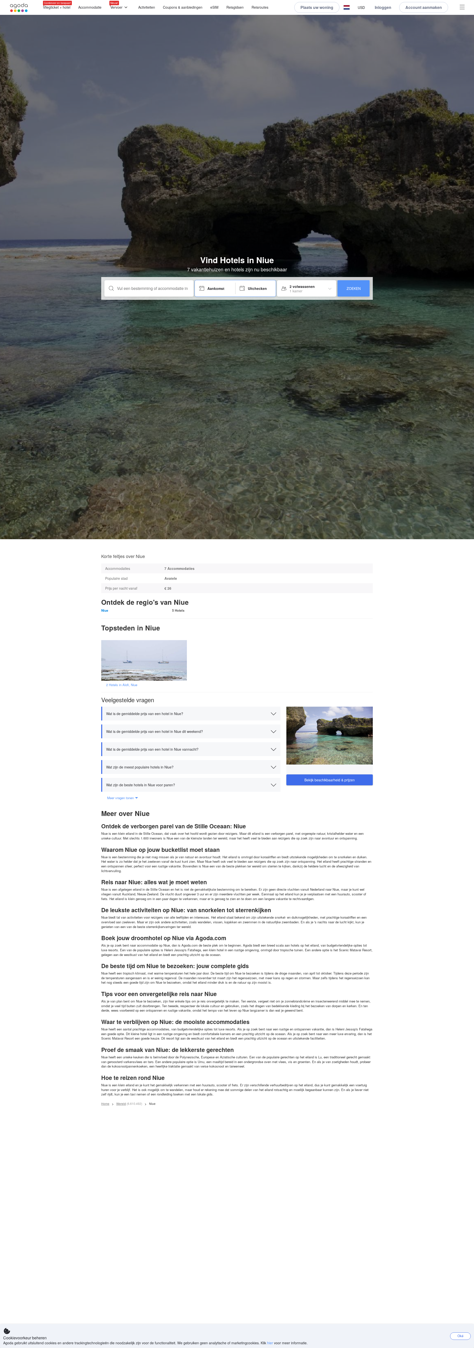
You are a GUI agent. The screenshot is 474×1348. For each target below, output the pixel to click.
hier (270, 1342)
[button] (346, 7)
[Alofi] (145, 660)
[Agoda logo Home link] (19, 7)
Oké (460, 1335)
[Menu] (462, 7)
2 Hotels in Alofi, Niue (121, 684)
